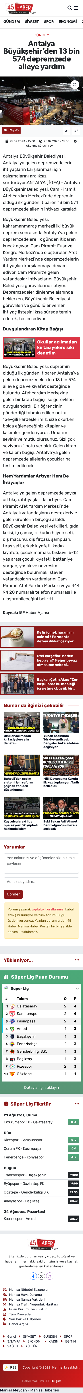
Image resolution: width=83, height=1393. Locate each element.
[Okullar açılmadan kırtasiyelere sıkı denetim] (22, 722)
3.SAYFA (13, 1341)
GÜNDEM (11, 22)
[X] (41, 1276)
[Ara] (70, 8)
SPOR (49, 22)
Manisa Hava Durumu (25, 1295)
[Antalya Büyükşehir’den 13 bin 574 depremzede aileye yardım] (41, 100)
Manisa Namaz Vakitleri (27, 1300)
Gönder (13, 894)
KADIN (53, 1341)
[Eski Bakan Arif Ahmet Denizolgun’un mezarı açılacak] (61, 808)
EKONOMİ (68, 22)
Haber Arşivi (18, 1324)
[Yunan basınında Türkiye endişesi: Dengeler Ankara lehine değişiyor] (61, 722)
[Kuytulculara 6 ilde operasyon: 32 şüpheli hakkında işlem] (22, 808)
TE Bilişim (53, 1381)
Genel (11, 1337)
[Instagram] (49, 1276)
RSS (12, 1367)
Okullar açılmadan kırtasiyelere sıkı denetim (17, 739)
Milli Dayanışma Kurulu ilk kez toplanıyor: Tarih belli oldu (61, 782)
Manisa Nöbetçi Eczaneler (29, 1290)
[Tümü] (77, 960)
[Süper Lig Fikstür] (77, 1104)
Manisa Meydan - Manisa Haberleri (29, 1390)
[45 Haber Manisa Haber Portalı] (19, 8)
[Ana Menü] (76, 8)
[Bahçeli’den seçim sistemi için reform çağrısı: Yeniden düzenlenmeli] (22, 765)
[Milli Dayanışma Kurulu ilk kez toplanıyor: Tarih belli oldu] (61, 765)
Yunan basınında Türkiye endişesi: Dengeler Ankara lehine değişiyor (61, 741)
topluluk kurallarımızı (48, 909)
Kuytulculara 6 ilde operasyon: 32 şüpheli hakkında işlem (21, 825)
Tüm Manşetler (20, 1314)
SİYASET (32, 22)
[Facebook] (33, 1276)
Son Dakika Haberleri (25, 1319)
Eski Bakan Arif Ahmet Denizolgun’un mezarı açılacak (60, 825)
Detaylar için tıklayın (41, 1087)
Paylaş (14, 130)
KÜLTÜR (31, 1346)
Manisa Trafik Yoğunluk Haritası (33, 1304)
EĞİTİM (70, 1341)
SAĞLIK (12, 1346)
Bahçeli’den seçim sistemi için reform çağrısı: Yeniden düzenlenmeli (18, 784)
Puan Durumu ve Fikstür (28, 1309)
